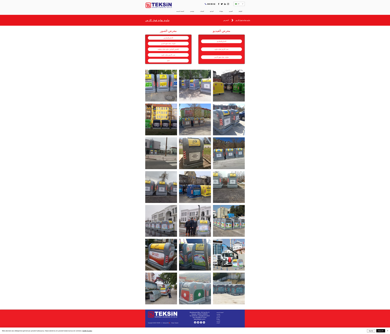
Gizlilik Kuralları (87, 331)
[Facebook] (218, 4)
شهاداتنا (218, 319)
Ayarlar (371, 331)
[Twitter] (222, 4)
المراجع (218, 317)
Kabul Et (380, 331)
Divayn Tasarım (174, 323)
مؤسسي (218, 314)
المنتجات (218, 316)
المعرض (218, 321)
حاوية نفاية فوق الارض (157, 20)
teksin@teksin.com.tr (199, 319)
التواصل (218, 323)
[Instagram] (228, 4)
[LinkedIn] (225, 4)
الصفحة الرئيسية (220, 312)
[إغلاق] (387, 330)
